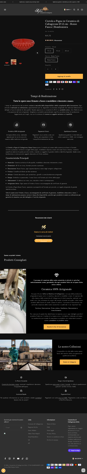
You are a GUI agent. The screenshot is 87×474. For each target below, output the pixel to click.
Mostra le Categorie (69, 362)
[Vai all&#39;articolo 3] (20, 62)
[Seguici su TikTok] (22, 458)
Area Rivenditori (33, 437)
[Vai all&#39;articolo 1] (7, 62)
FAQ (48, 427)
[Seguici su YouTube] (18, 458)
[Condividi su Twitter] (56, 89)
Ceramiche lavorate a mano (10, 384)
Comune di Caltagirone (35, 424)
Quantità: (48, 65)
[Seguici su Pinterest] (14, 458)
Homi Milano (32, 430)
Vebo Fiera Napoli (34, 434)
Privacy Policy (51, 434)
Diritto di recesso (52, 440)
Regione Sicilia (33, 427)
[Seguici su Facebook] (5, 458)
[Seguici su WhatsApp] (27, 458)
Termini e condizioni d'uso (55, 437)
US (29, 440)
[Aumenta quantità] (55, 69)
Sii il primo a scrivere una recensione (43, 240)
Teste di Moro (51, 424)
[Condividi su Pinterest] (59, 89)
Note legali (50, 430)
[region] (43, 130)
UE (29, 443)
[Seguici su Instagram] (9, 458)
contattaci (38, 398)
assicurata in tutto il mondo (61, 384)
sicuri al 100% (62, 398)
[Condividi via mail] (62, 89)
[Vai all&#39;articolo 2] (13, 62)
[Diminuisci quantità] (47, 69)
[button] (3, 471)
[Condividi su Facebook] (53, 89)
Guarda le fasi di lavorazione (56, 327)
